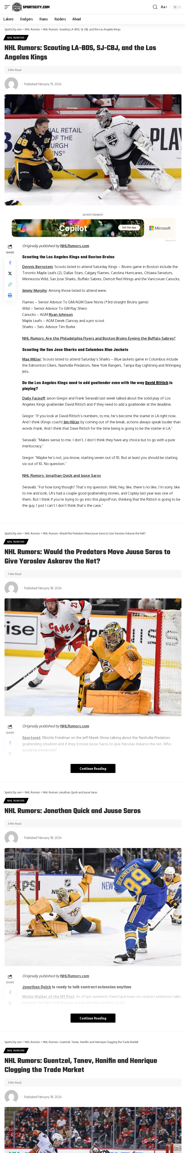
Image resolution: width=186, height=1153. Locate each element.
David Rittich (156, 383)
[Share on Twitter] (10, 273)
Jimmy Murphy (34, 290)
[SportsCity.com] (30, 7)
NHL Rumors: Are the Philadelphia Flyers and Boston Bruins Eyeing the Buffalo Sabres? (99, 338)
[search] (155, 7)
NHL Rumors (16, 37)
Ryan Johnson (61, 314)
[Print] (10, 295)
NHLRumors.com (74, 246)
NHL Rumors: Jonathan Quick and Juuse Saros (61, 475)
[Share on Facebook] (10, 262)
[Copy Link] (10, 284)
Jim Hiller (72, 422)
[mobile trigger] (8, 7)
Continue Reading (93, 768)
